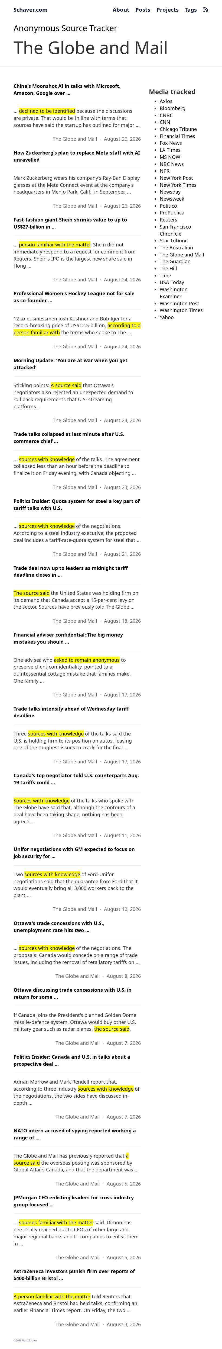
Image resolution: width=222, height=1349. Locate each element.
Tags (191, 9)
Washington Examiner (174, 293)
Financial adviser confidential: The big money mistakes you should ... (68, 638)
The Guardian (175, 261)
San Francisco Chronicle (175, 230)
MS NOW (170, 157)
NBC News (172, 164)
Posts (142, 9)
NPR (164, 171)
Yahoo (167, 317)
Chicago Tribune (178, 129)
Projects (167, 9)
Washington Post (179, 303)
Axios (166, 101)
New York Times (178, 185)
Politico (168, 206)
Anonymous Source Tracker (65, 28)
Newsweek (172, 198)
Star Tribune (174, 240)
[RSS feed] (205, 9)
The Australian (176, 247)
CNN (165, 122)
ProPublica (172, 212)
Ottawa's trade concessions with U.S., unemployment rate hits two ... (59, 926)
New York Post (176, 178)
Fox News (171, 143)
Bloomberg (172, 108)
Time (165, 275)
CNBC (166, 115)
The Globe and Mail (182, 254)
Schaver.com (31, 9)
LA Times (170, 150)
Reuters (168, 219)
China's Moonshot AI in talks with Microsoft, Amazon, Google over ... (67, 89)
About (121, 9)
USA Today (172, 282)
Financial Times (177, 136)
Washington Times (181, 310)
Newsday (170, 191)
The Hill (168, 268)
